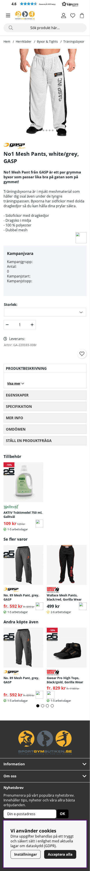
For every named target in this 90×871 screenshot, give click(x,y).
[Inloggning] (63, 15)
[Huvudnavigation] (8, 15)
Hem (6, 41)
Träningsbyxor (73, 41)
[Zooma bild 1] (45, 94)
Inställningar (25, 854)
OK (62, 813)
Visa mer (13, 383)
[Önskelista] (72, 15)
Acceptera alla (60, 854)
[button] (45, 4)
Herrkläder (23, 41)
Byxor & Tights (47, 41)
